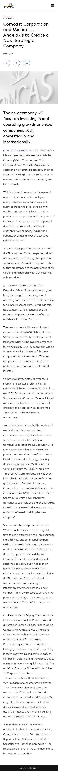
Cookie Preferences (29, 768)
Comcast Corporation (15, 150)
